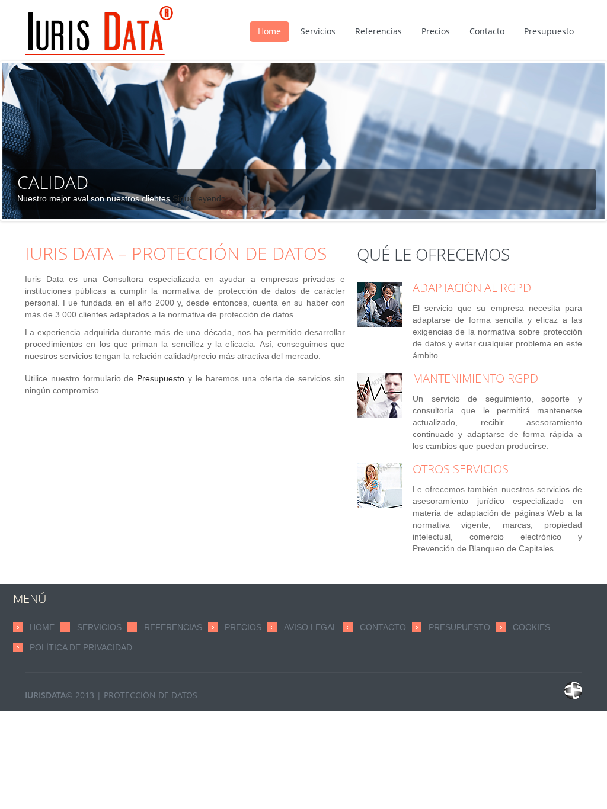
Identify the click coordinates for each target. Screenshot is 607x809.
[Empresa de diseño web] (573, 690)
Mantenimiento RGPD (475, 378)
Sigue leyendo (204, 198)
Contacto (486, 31)
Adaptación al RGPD (472, 288)
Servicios (318, 31)
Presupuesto (549, 31)
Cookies (531, 627)
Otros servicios (461, 469)
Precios (435, 31)
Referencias (378, 31)
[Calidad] (303, 141)
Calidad (52, 182)
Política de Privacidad (81, 647)
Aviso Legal (310, 627)
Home (269, 31)
